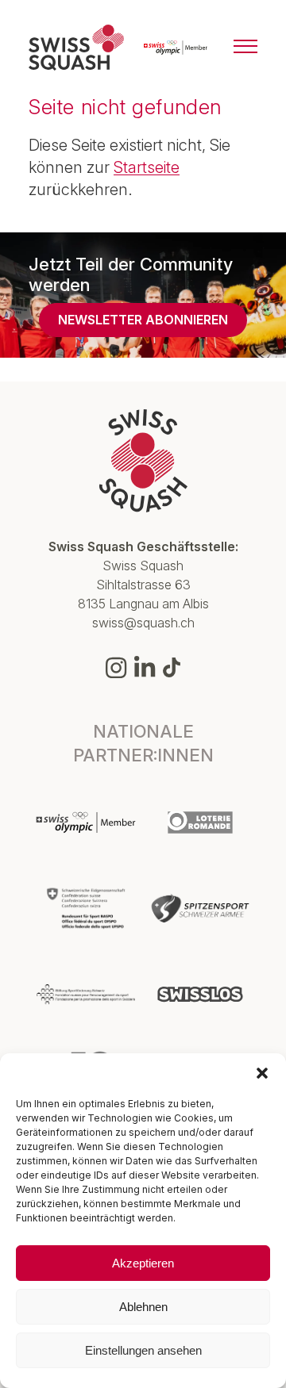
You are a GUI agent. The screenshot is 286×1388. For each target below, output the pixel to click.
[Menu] (245, 48)
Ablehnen (143, 1306)
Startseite (147, 167)
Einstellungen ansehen (143, 1350)
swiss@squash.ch (143, 623)
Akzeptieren (143, 1263)
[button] (262, 1073)
